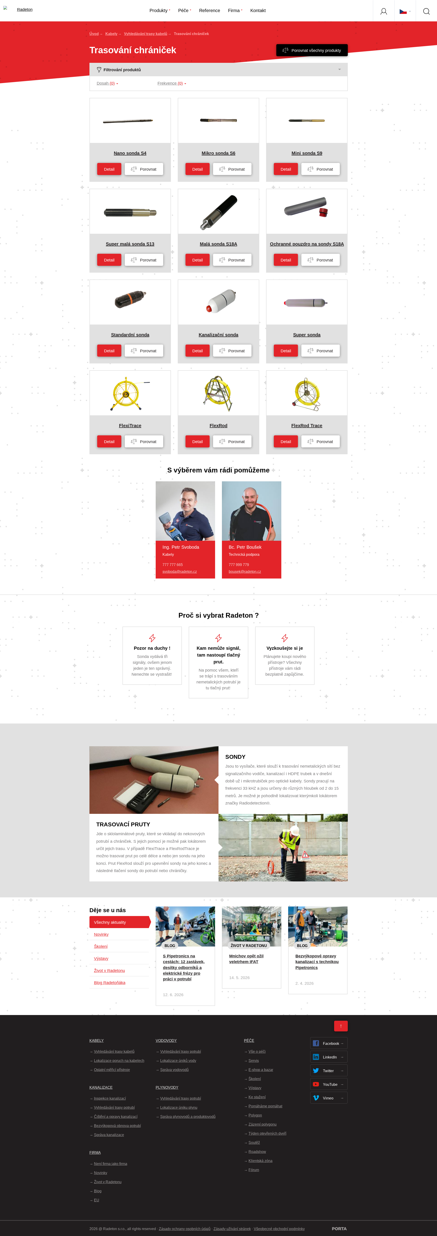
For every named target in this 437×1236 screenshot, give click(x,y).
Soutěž (254, 1143)
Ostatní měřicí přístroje (112, 1070)
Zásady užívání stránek (232, 1229)
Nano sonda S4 (130, 153)
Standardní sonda (130, 334)
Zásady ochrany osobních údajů (185, 1229)
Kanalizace (101, 1087)
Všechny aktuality (110, 922)
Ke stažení (257, 1097)
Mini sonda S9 (307, 153)
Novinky (101, 934)
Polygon (255, 1115)
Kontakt (258, 10)
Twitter (328, 1071)
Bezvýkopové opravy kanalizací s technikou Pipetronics (317, 962)
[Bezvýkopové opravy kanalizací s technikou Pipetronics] (318, 910)
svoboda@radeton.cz (180, 572)
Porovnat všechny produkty (315, 50)
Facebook (331, 1044)
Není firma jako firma (110, 1164)
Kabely (111, 34)
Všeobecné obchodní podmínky (279, 1229)
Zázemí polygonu (263, 1124)
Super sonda (306, 334)
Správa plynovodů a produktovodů (188, 1117)
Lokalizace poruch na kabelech (119, 1061)
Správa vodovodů (174, 1070)
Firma (234, 10)
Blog (170, 946)
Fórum (254, 1170)
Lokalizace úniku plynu (178, 1107)
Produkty (159, 10)
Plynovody (167, 1087)
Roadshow (257, 1152)
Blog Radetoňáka (109, 982)
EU (96, 1200)
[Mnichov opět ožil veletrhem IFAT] (251, 910)
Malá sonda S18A (218, 243)
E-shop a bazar (261, 1070)
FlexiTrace (130, 425)
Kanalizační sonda (218, 334)
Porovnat (147, 169)
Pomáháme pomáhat (265, 1106)
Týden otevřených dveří (267, 1133)
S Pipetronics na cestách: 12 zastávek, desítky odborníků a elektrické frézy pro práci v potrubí (184, 967)
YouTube (330, 1084)
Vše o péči (257, 1051)
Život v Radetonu (109, 970)
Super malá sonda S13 (130, 243)
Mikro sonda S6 (218, 153)
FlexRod (218, 425)
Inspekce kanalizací (110, 1098)
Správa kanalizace (109, 1135)
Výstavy (101, 958)
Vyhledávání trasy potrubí (114, 1107)
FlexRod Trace (306, 425)
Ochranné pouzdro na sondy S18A (307, 243)
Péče (183, 10)
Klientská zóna (260, 1161)
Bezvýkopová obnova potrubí (117, 1126)
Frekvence (170, 83)
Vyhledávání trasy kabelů (145, 34)
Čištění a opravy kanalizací (115, 1117)
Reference (209, 10)
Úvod (94, 34)
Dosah (106, 83)
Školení (101, 946)
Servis (254, 1061)
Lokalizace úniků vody (178, 1061)
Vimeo (328, 1098)
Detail (109, 169)
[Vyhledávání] (426, 10)
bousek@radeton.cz (245, 572)
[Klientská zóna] (383, 10)
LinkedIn (330, 1057)
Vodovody (166, 1041)
